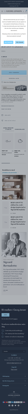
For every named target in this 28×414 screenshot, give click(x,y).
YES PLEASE (19, 42)
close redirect (25, 17)
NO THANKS (8, 42)
